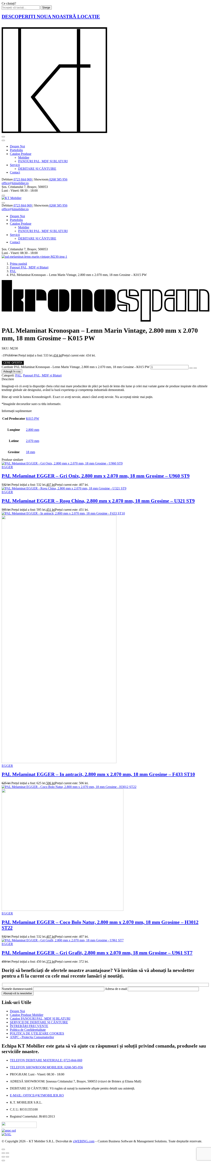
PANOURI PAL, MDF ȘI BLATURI (43, 161)
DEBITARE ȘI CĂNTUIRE (37, 168)
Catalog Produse (20, 154)
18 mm (30, 452)
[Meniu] (3, 136)
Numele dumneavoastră (17, 989)
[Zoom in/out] (7, 1153)
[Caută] (3, 195)
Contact (15, 172)
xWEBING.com (83, 1141)
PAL (13, 271)
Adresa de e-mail (116, 989)
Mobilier (23, 157)
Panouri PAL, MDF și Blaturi (29, 267)
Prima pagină (18, 263)
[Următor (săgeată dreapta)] (7, 1156)
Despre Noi (17, 146)
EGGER (7, 467)
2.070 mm (32, 441)
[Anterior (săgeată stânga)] (3, 1156)
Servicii (15, 165)
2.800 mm (32, 429)
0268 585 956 (57, 179)
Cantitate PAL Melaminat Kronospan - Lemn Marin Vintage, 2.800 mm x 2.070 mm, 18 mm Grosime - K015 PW (76, 367)
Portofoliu (16, 150)
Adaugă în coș (12, 371)
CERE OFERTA (12, 362)
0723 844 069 (23, 179)
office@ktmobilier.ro (15, 183)
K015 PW (32, 418)
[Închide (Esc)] (3, 1153)
